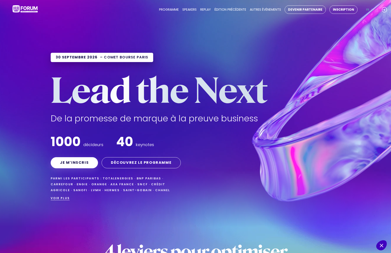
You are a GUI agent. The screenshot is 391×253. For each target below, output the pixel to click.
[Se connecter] (384, 9)
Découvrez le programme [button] (141, 162)
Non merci (307, 230)
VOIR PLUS (60, 198)
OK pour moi (370, 230)
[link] (169, 10)
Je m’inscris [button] (74, 162)
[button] (305, 9)
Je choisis (339, 230)
